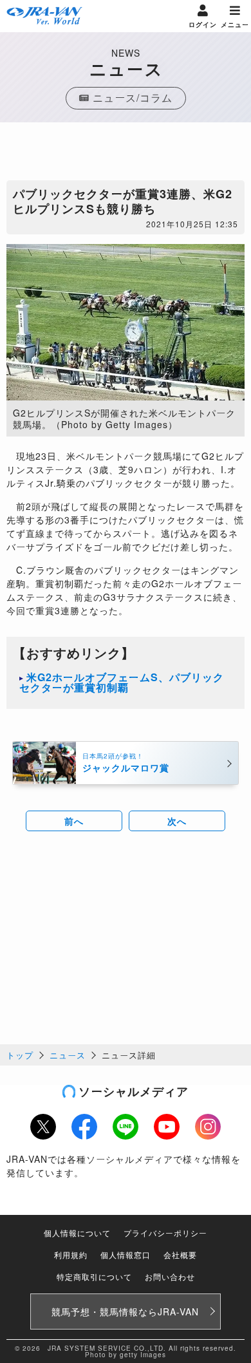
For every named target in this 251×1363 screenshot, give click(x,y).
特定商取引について (94, 1276)
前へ (74, 820)
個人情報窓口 (125, 1254)
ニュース (68, 1055)
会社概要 (180, 1254)
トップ (19, 1055)
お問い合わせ (170, 1276)
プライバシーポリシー (165, 1232)
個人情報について (77, 1232)
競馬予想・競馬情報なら (125, 1311)
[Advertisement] (125, 154)
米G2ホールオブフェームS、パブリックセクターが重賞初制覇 (121, 682)
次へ (177, 820)
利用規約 (71, 1254)
